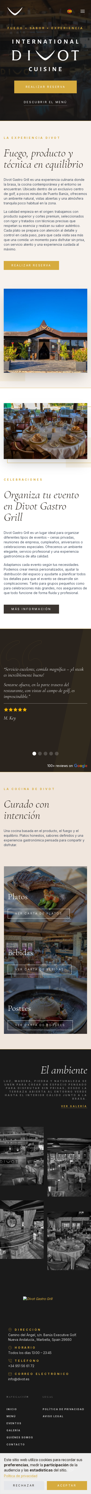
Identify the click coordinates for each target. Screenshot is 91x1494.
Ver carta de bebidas (39, 969)
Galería (14, 1430)
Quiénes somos (20, 1437)
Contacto (16, 1444)
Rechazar (24, 1485)
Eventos (14, 1423)
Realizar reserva (46, 87)
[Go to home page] (45, 1307)
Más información (31, 609)
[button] (69, 11)
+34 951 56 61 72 (21, 1366)
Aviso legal (53, 1416)
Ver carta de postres (40, 1025)
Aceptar (66, 1485)
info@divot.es (18, 1379)
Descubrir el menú (45, 102)
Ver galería (74, 1106)
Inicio (12, 1409)
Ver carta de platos (38, 913)
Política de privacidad (20, 1476)
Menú (11, 1416)
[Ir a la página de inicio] (14, 11)
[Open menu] (82, 11)
